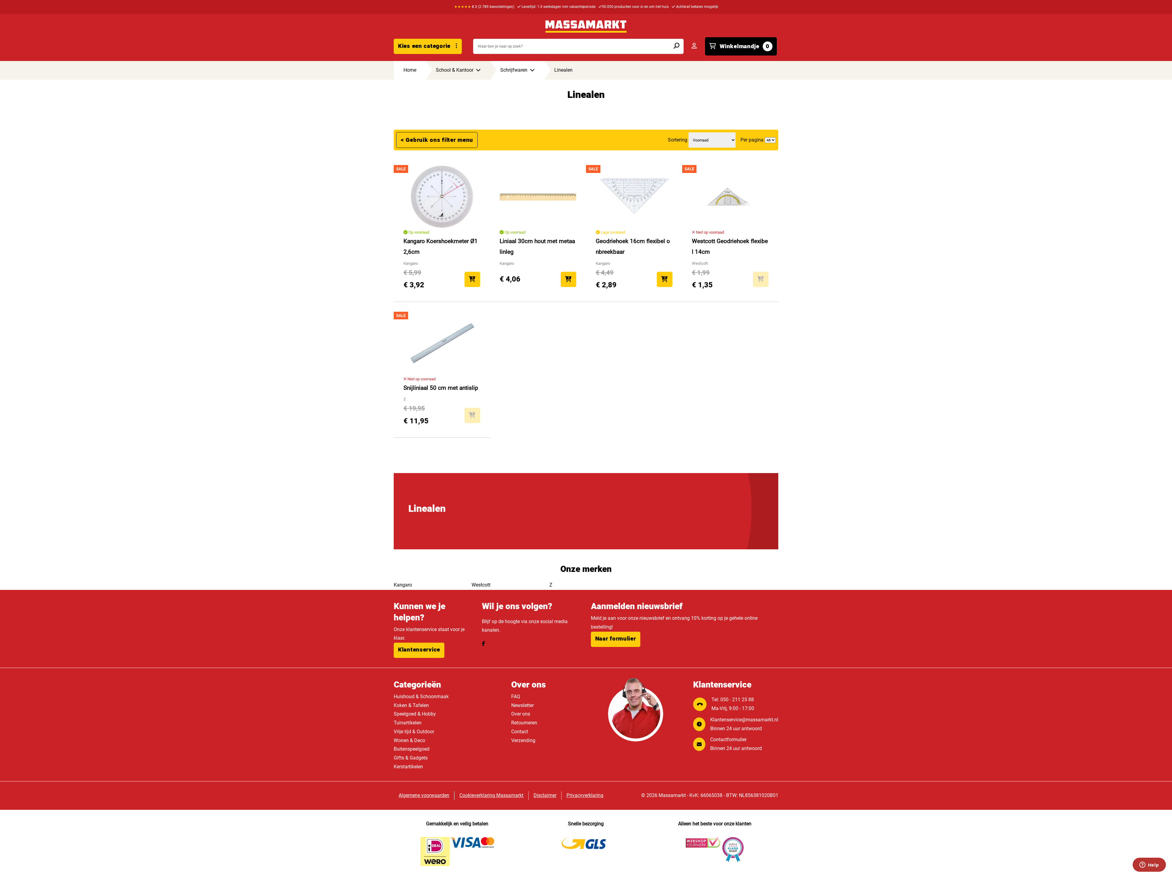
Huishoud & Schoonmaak (421, 696)
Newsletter (522, 705)
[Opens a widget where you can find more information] (1149, 865)
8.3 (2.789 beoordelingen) (484, 7)
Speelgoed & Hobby (415, 714)
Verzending (523, 740)
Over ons (520, 714)
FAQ (515, 696)
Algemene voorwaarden (424, 795)
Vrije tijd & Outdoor (414, 731)
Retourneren (524, 723)
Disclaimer (545, 795)
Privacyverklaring (584, 795)
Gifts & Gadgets (411, 758)
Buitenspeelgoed (411, 749)
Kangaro (403, 585)
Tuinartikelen (407, 723)
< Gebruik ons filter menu (437, 140)
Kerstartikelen (408, 767)
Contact (519, 731)
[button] (419, 650)
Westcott (481, 585)
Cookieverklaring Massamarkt (491, 795)
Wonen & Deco (409, 740)
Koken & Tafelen (411, 705)
